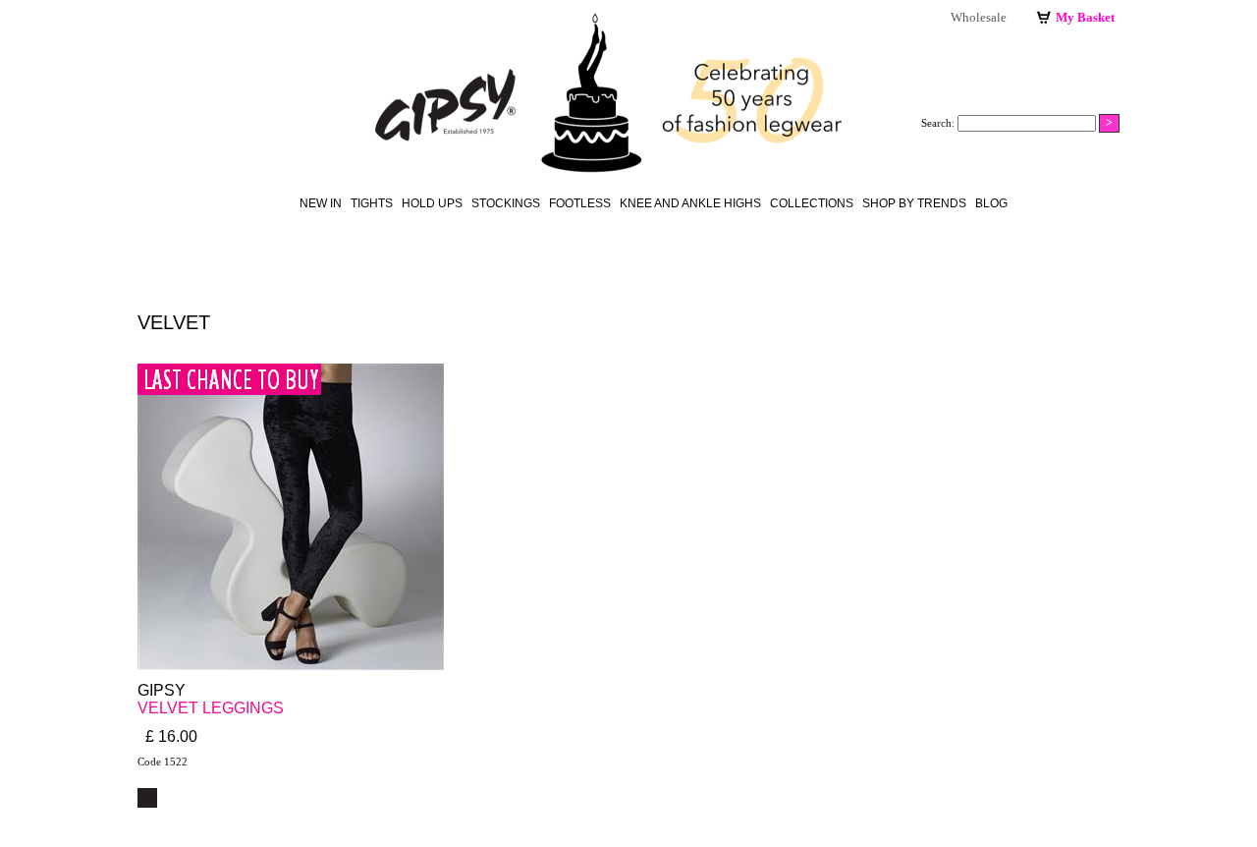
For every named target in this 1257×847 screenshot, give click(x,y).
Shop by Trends (914, 203)
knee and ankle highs (690, 203)
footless (580, 203)
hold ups (432, 203)
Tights (372, 203)
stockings (505, 203)
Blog (991, 203)
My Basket (1085, 17)
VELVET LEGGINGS (210, 708)
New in (321, 203)
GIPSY (161, 690)
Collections (811, 203)
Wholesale (979, 17)
